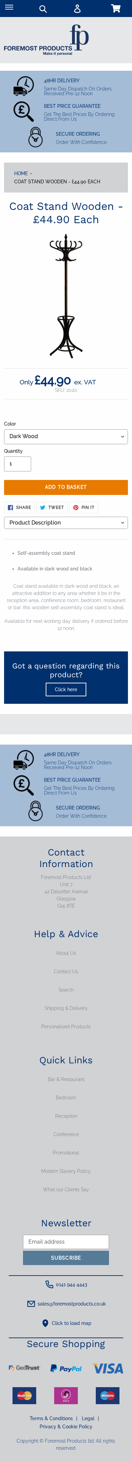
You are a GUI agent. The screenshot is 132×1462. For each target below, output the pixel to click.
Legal (90, 1418)
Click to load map (71, 1323)
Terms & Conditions (53, 1418)
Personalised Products (66, 1026)
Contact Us (66, 971)
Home (21, 173)
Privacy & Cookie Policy (66, 1426)
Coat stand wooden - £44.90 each (57, 181)
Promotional (66, 1153)
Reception (66, 1116)
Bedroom (66, 1097)
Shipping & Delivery (66, 1008)
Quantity (13, 451)
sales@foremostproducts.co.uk (72, 1304)
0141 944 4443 (71, 1284)
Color (10, 424)
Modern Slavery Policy (66, 1171)
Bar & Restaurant (66, 1079)
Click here (66, 689)
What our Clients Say (66, 1189)
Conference (66, 1134)
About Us (66, 953)
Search (66, 990)
